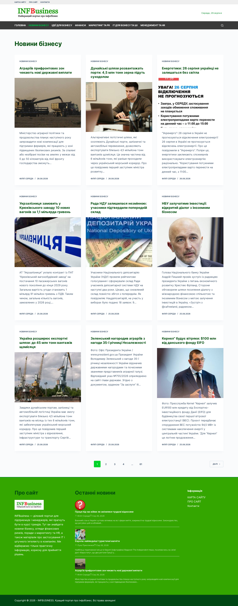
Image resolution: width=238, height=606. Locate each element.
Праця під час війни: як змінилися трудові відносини (104, 511)
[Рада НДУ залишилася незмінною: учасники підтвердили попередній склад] (119, 242)
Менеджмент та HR (153, 25)
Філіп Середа (83, 516)
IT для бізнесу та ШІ (125, 25)
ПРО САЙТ (33, 2)
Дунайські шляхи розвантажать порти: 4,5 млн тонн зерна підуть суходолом (118, 72)
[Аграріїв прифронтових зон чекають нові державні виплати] (48, 103)
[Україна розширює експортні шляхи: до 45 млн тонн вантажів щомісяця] (48, 377)
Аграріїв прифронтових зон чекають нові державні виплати (108, 570)
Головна (20, 25)
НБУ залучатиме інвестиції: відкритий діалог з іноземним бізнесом (186, 208)
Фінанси (80, 25)
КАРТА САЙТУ (20, 2)
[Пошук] (222, 25)
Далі (215, 464)
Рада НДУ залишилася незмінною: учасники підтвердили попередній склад (119, 208)
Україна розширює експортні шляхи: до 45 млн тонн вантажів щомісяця (45, 343)
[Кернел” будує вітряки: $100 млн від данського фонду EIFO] (190, 373)
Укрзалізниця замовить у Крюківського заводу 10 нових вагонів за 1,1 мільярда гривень (45, 208)
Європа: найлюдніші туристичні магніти (97, 541)
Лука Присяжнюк (85, 545)
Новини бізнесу (39, 25)
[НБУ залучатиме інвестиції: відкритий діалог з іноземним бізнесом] (190, 242)
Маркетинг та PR (99, 25)
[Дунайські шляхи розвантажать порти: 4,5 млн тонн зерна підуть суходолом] (119, 107)
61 (141, 464)
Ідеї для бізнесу (62, 25)
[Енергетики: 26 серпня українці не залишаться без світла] (190, 103)
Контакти (45, 2)
